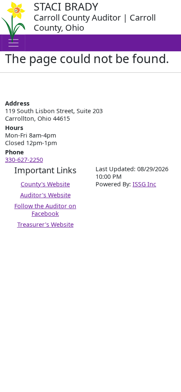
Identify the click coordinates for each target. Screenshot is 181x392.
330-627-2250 (24, 160)
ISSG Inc (144, 184)
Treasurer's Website (45, 224)
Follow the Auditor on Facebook (45, 209)
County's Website (45, 184)
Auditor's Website (45, 195)
